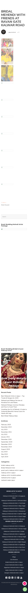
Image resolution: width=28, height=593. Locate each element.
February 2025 (6, 425)
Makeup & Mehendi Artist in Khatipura (14, 526)
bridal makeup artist (7, 465)
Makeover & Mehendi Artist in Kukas (14, 531)
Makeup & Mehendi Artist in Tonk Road (14, 503)
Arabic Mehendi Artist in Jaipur (14, 570)
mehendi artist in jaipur (8, 478)
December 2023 (6, 427)
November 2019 (6, 447)
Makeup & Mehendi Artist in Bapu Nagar (14, 506)
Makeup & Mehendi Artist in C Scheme (14, 550)
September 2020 (6, 442)
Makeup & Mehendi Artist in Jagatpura (14, 534)
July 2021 (4, 434)
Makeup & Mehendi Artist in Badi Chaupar (14, 542)
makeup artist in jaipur (8, 473)
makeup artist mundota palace (11, 475)
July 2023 (4, 429)
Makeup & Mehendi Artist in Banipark (14, 519)
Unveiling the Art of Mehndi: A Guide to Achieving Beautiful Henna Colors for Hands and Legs (14, 411)
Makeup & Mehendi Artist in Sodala (14, 539)
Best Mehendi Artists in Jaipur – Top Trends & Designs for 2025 (12, 397)
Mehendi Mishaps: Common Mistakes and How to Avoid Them (12, 406)
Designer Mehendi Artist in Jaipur (14, 573)
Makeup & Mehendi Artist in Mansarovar (14, 511)
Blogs (14, 557)
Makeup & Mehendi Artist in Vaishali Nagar (14, 513)
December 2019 (6, 444)
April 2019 (4, 457)
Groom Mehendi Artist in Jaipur (14, 565)
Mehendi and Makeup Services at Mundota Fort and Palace (11, 401)
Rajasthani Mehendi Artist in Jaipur (14, 567)
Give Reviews (14, 559)
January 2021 (5, 437)
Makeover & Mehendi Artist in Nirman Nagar (14, 528)
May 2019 (4, 454)
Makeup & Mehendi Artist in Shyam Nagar (14, 516)
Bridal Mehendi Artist (8, 468)
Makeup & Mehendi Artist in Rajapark (14, 508)
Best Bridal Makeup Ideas (9, 416)
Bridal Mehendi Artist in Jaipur (14, 562)
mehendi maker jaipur (8, 480)
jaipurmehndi (12, 32)
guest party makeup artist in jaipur (12, 470)
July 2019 (4, 452)
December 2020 (6, 439)
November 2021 (6, 432)
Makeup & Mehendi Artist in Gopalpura (14, 544)
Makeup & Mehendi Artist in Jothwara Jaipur (14, 500)
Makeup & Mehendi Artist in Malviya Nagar (14, 536)
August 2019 (5, 449)
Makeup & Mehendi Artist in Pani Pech (14, 547)
